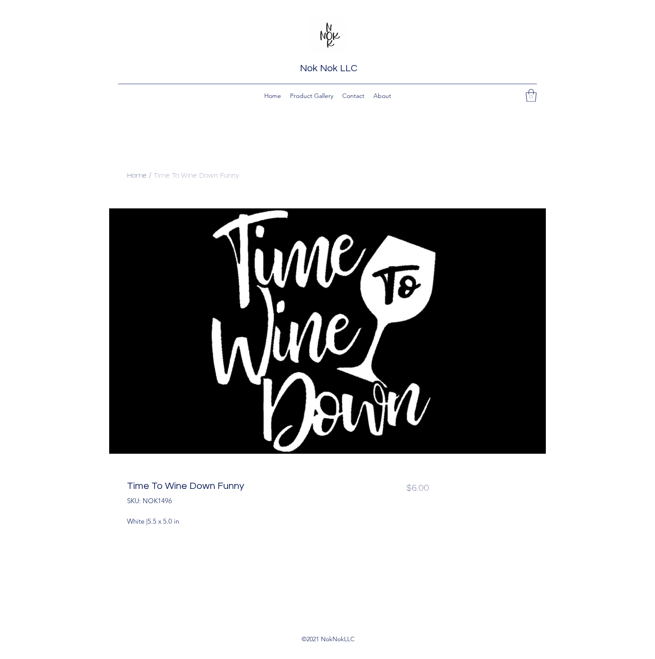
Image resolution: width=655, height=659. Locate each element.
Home (137, 175)
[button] (531, 95)
